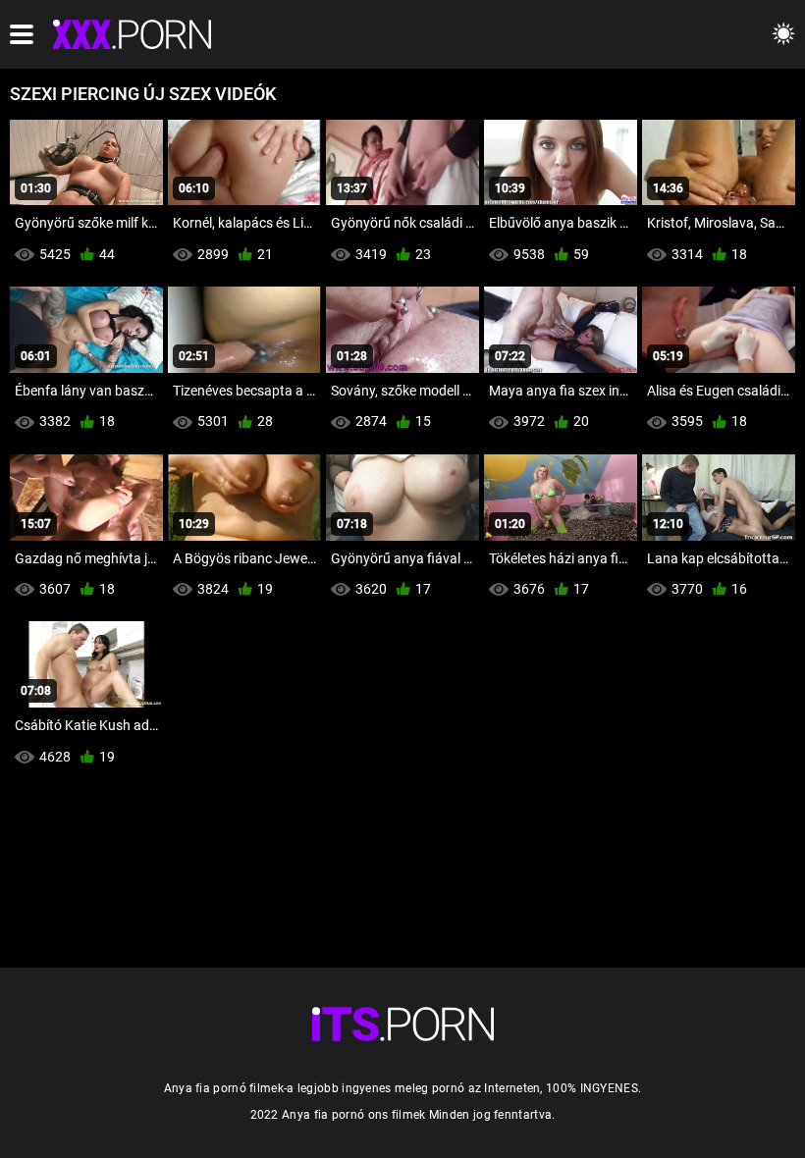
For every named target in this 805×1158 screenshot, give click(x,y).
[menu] (21, 34)
